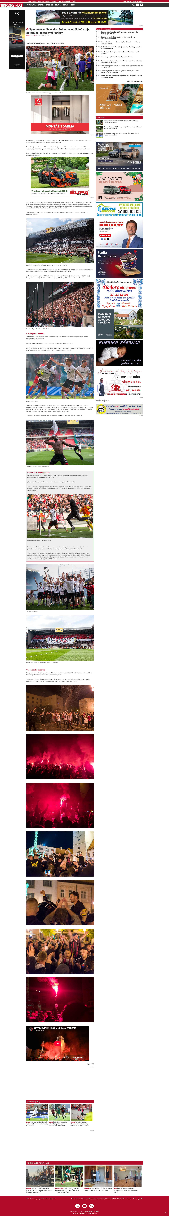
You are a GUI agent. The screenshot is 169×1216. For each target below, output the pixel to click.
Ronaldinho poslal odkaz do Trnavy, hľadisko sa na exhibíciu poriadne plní (122, 66)
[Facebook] (137, 5)
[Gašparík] (119, 263)
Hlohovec (41, 1)
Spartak (47, 1)
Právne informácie (76, 1199)
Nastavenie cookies (126, 1199)
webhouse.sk (93, 1213)
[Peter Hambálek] (119, 233)
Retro (59, 1)
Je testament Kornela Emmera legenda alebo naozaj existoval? (98, 1189)
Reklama (108, 1199)
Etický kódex (101, 1199)
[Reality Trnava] (119, 381)
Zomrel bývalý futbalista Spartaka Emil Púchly (117, 57)
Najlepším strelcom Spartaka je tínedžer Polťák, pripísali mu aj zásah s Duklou (80, 1123)
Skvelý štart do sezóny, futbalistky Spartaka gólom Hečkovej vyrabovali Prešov (58, 1123)
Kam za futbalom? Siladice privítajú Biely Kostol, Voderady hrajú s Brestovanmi (122, 127)
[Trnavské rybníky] (84, 17)
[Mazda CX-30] (17, 39)
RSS (113, 1199)
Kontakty (117, 1199)
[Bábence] (119, 353)
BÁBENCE (49, 5)
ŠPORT (28, 35)
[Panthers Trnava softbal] (119, 409)
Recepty (53, 1)
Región (34, 1)
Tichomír (140, 1)
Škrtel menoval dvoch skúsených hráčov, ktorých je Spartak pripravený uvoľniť (121, 76)
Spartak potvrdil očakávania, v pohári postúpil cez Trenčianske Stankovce (118, 38)
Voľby (74, 1)
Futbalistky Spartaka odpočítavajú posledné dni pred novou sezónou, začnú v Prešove (120, 71)
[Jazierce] (119, 98)
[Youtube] (141, 5)
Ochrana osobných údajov (89, 1199)
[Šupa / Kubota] (60, 176)
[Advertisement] (42, 1082)
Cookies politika (138, 1199)
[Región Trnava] (119, 324)
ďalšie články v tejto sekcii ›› (135, 81)
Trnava (28, 1)
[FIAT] (119, 186)
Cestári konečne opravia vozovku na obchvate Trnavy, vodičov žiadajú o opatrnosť (39, 1190)
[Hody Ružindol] (119, 293)
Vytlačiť (91, 1064)
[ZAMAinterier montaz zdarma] (60, 114)
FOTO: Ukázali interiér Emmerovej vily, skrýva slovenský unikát (126, 1190)
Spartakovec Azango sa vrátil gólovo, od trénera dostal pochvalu (120, 52)
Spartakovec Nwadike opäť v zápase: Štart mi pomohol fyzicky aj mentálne (37, 1123)
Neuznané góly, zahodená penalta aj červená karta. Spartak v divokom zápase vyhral (121, 61)
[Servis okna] (119, 209)
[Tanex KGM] (119, 156)
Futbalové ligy (66, 1)
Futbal (32, 35)
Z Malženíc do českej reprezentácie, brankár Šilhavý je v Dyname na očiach (121, 121)
